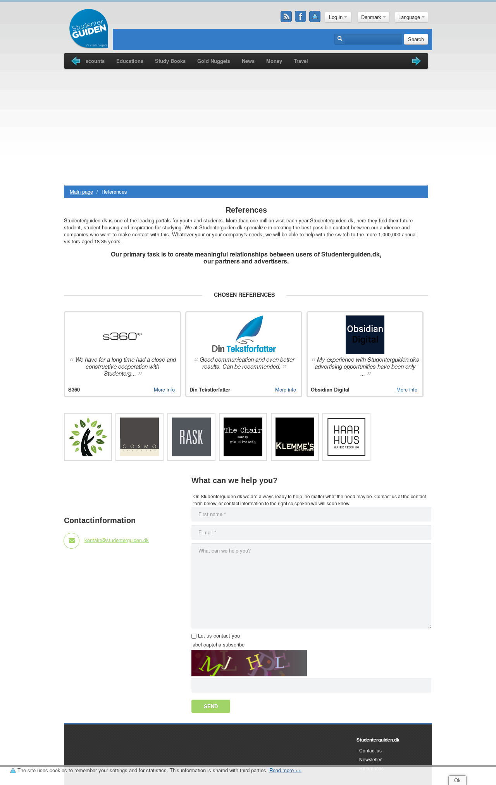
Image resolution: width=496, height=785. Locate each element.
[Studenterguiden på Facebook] (301, 17)
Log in (336, 17)
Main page (81, 191)
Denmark (372, 17)
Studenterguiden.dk (378, 739)
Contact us (370, 750)
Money (274, 60)
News (248, 60)
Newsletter (370, 759)
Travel (301, 60)
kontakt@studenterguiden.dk (116, 540)
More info (164, 389)
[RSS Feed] (286, 17)
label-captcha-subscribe (218, 644)
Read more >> (285, 770)
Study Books (170, 60)
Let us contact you (219, 635)
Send (211, 706)
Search (416, 39)
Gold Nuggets (213, 60)
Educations (129, 60)
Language (410, 17)
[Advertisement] (246, 127)
